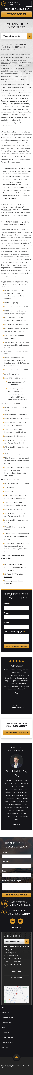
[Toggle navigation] (29, 4)
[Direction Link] (16, 987)
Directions (16, 971)
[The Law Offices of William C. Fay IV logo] (10, 3)
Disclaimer (5, 1047)
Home (4, 1007)
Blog (3, 1027)
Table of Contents (11, 36)
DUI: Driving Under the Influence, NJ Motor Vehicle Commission (15, 567)
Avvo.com (7, 210)
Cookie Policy (7, 1042)
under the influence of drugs (16, 117)
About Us (5, 1012)
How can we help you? (14, 632)
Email (6, 622)
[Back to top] (16, 1057)
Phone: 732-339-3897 (13, 962)
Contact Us (6, 1022)
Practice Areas (7, 1017)
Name (7, 604)
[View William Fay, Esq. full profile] (16, 755)
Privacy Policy (7, 1037)
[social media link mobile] (12, 921)
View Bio (16, 825)
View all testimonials (16, 706)
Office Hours (16, 978)
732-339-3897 (16, 726)
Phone (7, 613)
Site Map (5, 1032)
